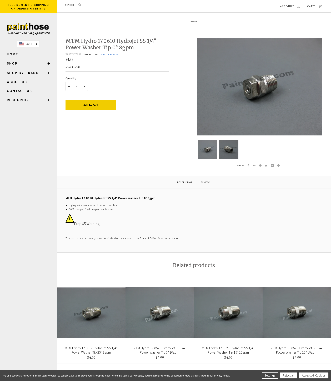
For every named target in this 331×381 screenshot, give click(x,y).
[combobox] (28, 44)
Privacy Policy (221, 375)
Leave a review (109, 54)
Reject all (288, 375)
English (29, 43)
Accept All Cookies (313, 375)
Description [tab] (185, 182)
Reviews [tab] (206, 182)
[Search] (79, 5)
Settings (270, 375)
